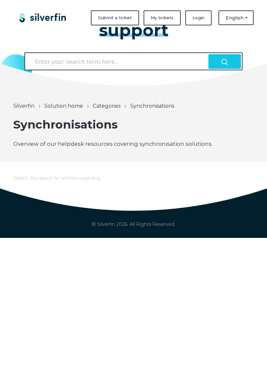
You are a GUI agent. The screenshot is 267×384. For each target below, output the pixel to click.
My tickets (162, 17)
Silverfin (24, 106)
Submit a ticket (115, 17)
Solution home (63, 106)
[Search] (224, 61)
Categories (106, 106)
